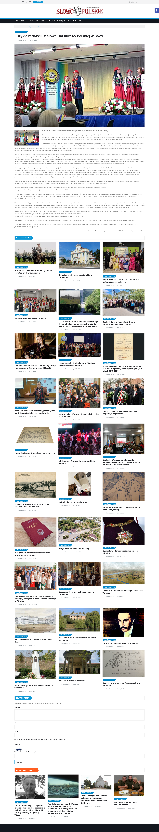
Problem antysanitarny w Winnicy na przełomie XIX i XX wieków (31, 505)
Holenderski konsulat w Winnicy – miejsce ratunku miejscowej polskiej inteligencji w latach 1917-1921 (122, 368)
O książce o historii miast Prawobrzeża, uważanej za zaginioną (32, 553)
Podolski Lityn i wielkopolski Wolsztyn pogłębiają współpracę (120, 412)
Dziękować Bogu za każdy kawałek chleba (125, 803)
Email (16, 731)
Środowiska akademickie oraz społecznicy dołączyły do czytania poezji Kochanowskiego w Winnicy (35, 598)
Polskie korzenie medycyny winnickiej (120, 643)
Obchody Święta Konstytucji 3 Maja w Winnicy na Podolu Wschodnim (120, 323)
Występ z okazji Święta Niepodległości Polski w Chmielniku (78, 415)
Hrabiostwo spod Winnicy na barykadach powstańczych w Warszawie (33, 271)
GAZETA (43, 21)
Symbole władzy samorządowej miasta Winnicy (120, 552)
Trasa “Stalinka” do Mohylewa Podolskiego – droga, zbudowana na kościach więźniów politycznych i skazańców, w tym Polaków (78, 323)
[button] (157, 10)
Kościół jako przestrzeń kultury (72, 502)
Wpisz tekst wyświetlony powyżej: (25, 752)
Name (16, 723)
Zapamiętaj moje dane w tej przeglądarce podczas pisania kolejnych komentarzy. (41, 739)
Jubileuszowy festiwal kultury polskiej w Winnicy (77, 462)
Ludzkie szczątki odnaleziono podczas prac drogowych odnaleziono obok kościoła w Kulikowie (93, 799)
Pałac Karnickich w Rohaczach (72, 680)
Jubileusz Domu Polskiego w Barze (30, 318)
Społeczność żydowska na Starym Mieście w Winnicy (123, 591)
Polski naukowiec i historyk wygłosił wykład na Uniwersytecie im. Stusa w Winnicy (34, 411)
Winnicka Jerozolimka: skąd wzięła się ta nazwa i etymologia (121, 508)
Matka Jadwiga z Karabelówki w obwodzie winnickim (33, 686)
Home (17, 27)
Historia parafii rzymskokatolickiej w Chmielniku (75, 276)
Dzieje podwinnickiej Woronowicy (73, 548)
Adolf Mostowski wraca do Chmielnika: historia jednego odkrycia (121, 280)
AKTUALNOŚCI (21, 21)
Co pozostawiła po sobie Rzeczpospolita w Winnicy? (122, 684)
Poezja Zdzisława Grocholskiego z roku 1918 (34, 453)
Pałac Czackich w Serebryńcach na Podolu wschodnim (77, 638)
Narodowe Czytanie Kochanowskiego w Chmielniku (76, 593)
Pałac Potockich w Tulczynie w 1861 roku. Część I (33, 640)
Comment (17, 708)
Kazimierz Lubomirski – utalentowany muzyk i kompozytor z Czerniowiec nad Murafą (35, 366)
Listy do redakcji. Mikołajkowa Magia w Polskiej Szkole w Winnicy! (76, 364)
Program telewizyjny (57, 21)
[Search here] (144, 21)
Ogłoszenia (34, 21)
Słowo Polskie (21, 40)
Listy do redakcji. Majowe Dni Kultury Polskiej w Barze (37, 27)
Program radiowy (74, 21)
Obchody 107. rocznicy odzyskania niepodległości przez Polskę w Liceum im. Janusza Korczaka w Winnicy (121, 462)
